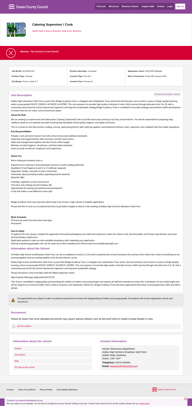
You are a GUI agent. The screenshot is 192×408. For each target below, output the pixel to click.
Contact (160, 6)
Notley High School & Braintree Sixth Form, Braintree (56, 31)
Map (17, 361)
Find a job (101, 6)
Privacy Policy (46, 390)
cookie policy (144, 403)
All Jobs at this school (25, 367)
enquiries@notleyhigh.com (124, 366)
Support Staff (148, 6)
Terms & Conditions (27, 390)
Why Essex (114, 6)
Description (20, 355)
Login (170, 6)
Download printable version (167, 94)
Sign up (180, 6)
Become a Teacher (130, 6)
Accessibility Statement (67, 390)
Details (18, 348)
